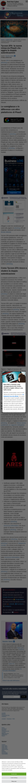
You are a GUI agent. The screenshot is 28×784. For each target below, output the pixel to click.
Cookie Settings (14, 777)
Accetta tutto (14, 774)
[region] (14, 771)
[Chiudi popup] (23, 374)
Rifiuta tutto (14, 781)
